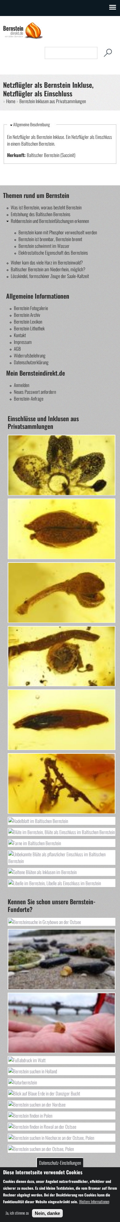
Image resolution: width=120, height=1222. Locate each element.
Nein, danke (47, 1213)
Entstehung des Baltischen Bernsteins (40, 214)
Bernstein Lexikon (28, 321)
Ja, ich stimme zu (17, 1213)
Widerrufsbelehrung (30, 355)
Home (10, 101)
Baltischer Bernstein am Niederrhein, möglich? (48, 269)
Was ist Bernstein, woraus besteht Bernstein (46, 207)
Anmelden (21, 384)
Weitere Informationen (94, 1201)
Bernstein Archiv (27, 314)
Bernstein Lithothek (29, 328)
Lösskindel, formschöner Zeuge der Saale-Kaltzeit (50, 275)
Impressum (23, 341)
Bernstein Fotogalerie (31, 307)
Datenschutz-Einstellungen (60, 1162)
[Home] (23, 37)
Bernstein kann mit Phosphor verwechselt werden (57, 232)
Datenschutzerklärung (31, 362)
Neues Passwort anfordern (35, 391)
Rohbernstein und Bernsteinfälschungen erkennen (50, 220)
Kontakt (20, 335)
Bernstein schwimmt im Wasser (44, 245)
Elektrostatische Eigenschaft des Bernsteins (53, 252)
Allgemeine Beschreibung (31, 124)
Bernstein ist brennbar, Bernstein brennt (50, 239)
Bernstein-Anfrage (28, 398)
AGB (17, 348)
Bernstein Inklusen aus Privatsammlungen (52, 101)
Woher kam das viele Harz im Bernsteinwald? (47, 262)
